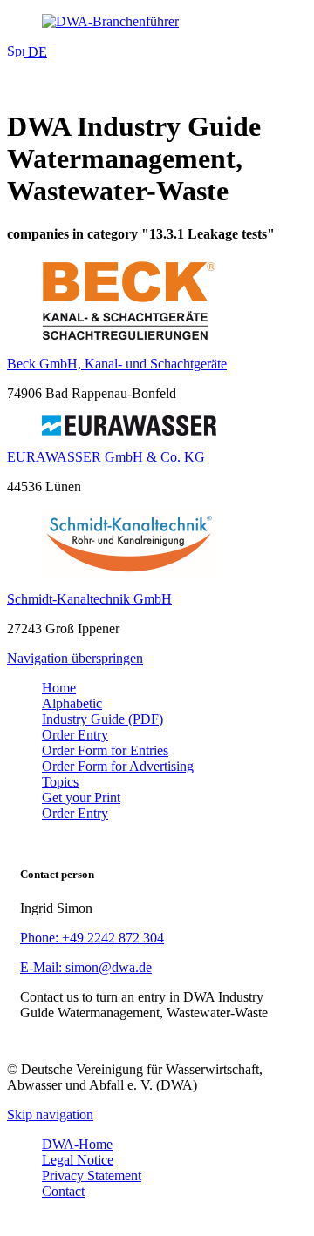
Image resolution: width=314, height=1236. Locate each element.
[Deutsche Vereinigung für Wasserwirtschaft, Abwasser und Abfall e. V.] (157, 22)
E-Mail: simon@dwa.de (86, 967)
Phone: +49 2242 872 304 (92, 937)
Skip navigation (50, 1114)
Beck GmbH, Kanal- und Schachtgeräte (117, 363)
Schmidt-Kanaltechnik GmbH (89, 598)
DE (35, 51)
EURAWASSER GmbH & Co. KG (106, 456)
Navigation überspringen (75, 658)
